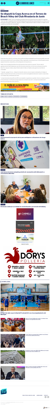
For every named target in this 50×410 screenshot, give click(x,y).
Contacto (46, 395)
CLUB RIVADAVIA (23, 96)
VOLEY (6, 96)
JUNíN (2, 96)
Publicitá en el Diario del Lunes (28, 395)
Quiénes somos (39, 395)
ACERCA (10, 96)
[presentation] (2, 40)
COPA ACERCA (16, 96)
